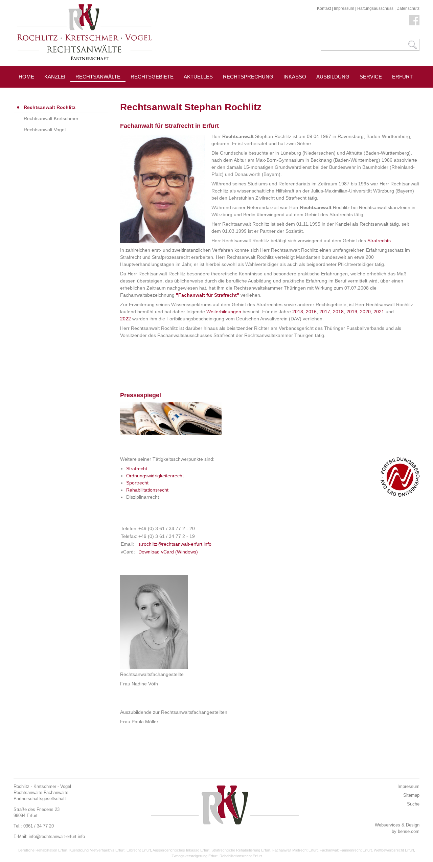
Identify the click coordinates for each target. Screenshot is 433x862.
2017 (324, 311)
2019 (351, 311)
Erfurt (402, 77)
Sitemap (411, 795)
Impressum (344, 8)
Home (26, 77)
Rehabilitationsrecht (147, 490)
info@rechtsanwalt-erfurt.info (57, 836)
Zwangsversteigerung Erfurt (195, 856)
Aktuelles (198, 77)
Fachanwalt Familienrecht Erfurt (346, 850)
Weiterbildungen (223, 311)
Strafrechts (379, 240)
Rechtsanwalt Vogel (45, 129)
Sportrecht (137, 482)
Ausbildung (332, 77)
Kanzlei (54, 77)
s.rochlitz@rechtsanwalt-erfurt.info (174, 544)
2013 (297, 311)
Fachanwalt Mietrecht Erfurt (295, 850)
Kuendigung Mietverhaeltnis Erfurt (96, 850)
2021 (378, 311)
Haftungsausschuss (375, 8)
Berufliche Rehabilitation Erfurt (42, 850)
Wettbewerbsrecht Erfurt (394, 850)
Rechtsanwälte (97, 77)
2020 (365, 311)
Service (371, 77)
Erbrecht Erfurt (139, 850)
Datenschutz (407, 8)
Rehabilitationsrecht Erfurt (241, 856)
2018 (338, 311)
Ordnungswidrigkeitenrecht (155, 475)
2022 (125, 318)
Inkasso (294, 77)
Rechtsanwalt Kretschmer (51, 118)
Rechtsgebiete (152, 77)
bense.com (408, 831)
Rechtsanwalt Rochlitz (49, 107)
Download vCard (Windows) (168, 551)
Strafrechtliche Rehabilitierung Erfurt (240, 850)
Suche (413, 804)
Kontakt (324, 8)
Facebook (414, 20)
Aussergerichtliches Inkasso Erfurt (181, 850)
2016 (311, 311)
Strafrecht (136, 468)
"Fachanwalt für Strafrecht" (207, 295)
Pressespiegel (152, 92)
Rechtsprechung (248, 77)
